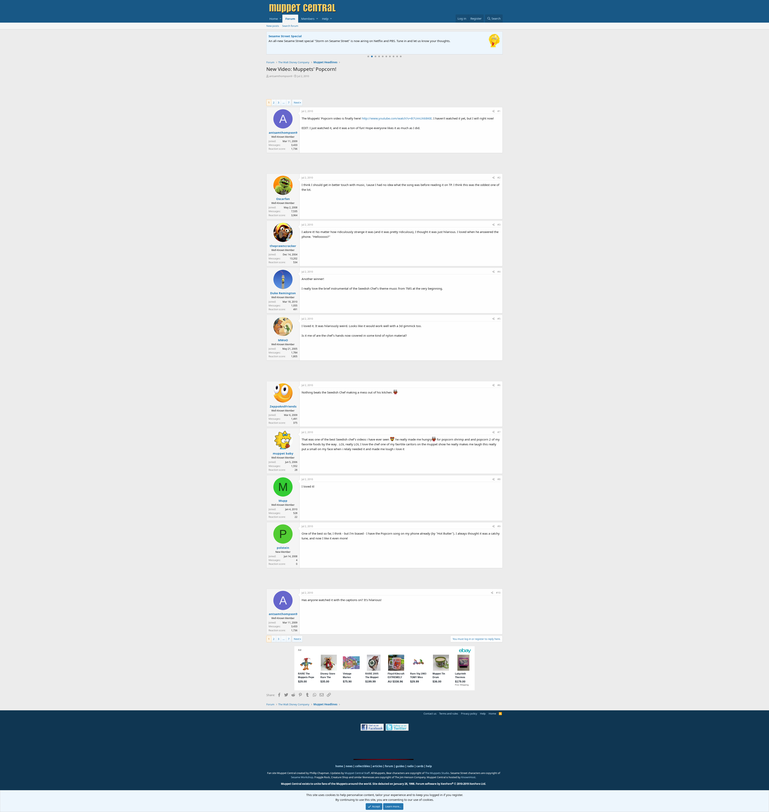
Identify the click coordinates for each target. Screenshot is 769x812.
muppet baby (283, 453)
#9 (498, 526)
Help (325, 19)
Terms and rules (448, 713)
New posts (272, 26)
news (349, 766)
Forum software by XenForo (451, 784)
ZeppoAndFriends (283, 406)
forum (389, 766)
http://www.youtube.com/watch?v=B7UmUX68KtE (397, 118)
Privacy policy (469, 713)
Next (297, 102)
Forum (290, 19)
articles (377, 766)
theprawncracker (283, 246)
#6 (498, 385)
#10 (498, 592)
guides (400, 766)
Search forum (290, 26)
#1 (498, 111)
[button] (280, 19)
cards (419, 766)
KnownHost (468, 777)
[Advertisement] (384, 89)
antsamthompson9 (280, 76)
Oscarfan (283, 199)
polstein (283, 548)
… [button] (284, 102)
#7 (498, 432)
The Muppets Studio (437, 773)
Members (307, 19)
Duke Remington (283, 293)
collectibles (362, 766)
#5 (498, 318)
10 (401, 56)
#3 (498, 224)
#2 (498, 177)
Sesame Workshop (302, 777)
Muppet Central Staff (357, 773)
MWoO (283, 340)
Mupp (283, 501)
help (429, 766)
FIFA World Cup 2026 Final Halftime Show (300, 36)
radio (410, 766)
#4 (498, 271)
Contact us (430, 713)
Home (273, 19)
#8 (498, 479)
